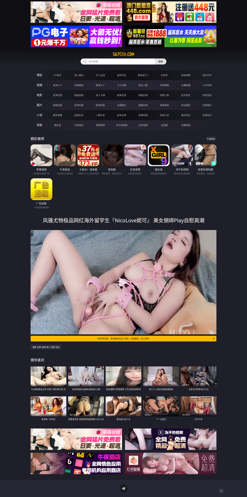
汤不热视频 (121, 125)
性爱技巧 (207, 115)
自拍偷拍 (78, 85)
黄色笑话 (185, 115)
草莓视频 (100, 125)
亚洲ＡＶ (57, 85)
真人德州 (78, 75)
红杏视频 (143, 125)
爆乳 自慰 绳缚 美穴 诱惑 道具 (46, 347)
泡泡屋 (164, 125)
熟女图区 (185, 105)
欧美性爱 (121, 95)
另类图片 (207, 105)
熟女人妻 (143, 85)
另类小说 (164, 115)
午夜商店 (78, 125)
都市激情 (57, 115)
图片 (39, 105)
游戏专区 (121, 75)
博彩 (39, 75)
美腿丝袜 (143, 105)
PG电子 (57, 75)
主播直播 (185, 85)
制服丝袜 (143, 95)
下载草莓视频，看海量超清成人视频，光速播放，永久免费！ (123, 338)
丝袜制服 (164, 85)
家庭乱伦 (78, 115)
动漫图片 (121, 105)
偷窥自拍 (57, 105)
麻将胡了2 (143, 75)
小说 (39, 115)
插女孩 (57, 125)
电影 (39, 95)
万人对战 (100, 75)
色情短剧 (185, 125)
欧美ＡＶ (100, 85)
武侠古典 (121, 115)
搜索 (160, 61)
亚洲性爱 (57, 95)
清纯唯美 (164, 105)
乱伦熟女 (185, 95)
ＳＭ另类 (207, 85)
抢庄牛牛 (207, 75)
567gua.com (123, 54)
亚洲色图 (78, 105)
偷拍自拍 (78, 95)
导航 (39, 125)
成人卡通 (100, 95)
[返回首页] (221, 490)
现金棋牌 (185, 75)
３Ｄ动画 (121, 85)
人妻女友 (100, 115)
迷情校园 (143, 115)
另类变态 (207, 95)
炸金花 (164, 75)
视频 (39, 85)
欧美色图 (100, 105)
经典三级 (164, 95)
